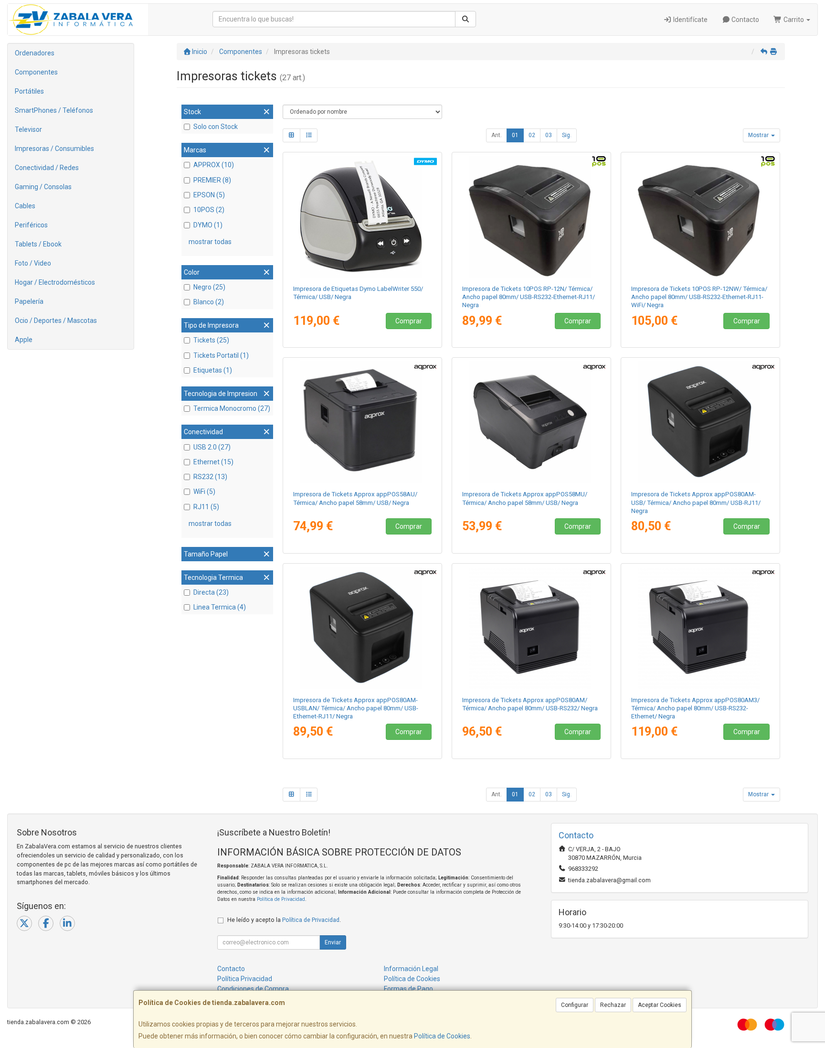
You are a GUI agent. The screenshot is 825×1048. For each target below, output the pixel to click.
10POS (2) (208, 210)
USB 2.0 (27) (212, 447)
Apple (23, 339)
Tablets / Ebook (38, 244)
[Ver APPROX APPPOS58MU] (531, 422)
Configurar (574, 1005)
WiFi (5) (204, 491)
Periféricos (31, 225)
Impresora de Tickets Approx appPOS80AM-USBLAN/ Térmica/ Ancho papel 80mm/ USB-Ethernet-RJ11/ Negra (355, 708)
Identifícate (690, 19)
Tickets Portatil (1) (221, 355)
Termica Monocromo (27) (231, 408)
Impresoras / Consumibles (54, 148)
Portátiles (29, 91)
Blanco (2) (208, 302)
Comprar (408, 321)
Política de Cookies (442, 1036)
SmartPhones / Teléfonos (54, 110)
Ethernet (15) (213, 462)
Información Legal (411, 969)
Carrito (793, 19)
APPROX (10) (213, 165)
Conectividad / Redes (47, 167)
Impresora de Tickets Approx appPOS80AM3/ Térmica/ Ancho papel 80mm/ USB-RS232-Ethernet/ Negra (695, 708)
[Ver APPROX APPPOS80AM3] (700, 628)
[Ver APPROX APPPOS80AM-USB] (700, 422)
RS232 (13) (210, 477)
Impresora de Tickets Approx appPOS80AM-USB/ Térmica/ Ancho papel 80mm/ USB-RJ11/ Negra (696, 502)
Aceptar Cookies (659, 1005)
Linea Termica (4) (219, 607)
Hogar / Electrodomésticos (55, 282)
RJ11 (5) (206, 507)
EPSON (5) (209, 195)
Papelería (29, 301)
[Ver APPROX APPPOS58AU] (362, 422)
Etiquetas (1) (212, 370)
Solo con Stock (215, 126)
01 (515, 135)
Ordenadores (34, 53)
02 (532, 135)
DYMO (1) (207, 225)
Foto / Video (33, 263)
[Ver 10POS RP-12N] (531, 216)
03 (548, 135)
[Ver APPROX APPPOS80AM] (531, 628)
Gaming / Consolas (43, 187)
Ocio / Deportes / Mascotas (56, 320)
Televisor (28, 129)
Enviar (333, 942)
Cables (25, 206)
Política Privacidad (244, 979)
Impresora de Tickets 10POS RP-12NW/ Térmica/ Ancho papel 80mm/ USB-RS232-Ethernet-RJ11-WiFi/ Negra (699, 297)
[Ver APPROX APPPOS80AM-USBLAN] (362, 628)
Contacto (744, 19)
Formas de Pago (408, 989)
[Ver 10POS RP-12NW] (700, 216)
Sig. (566, 135)
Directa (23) (211, 592)
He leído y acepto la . (284, 919)
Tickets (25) (211, 340)
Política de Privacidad (281, 899)
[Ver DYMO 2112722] (362, 216)
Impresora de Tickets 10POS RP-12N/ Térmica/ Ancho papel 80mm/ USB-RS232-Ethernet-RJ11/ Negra (528, 297)
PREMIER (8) (212, 180)
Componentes (36, 72)
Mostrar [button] (759, 135)
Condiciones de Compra (253, 989)
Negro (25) (209, 287)
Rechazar (613, 1005)
